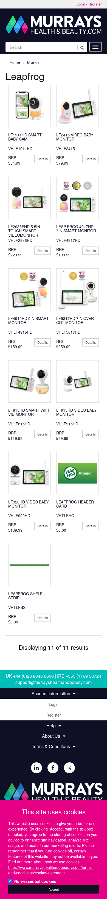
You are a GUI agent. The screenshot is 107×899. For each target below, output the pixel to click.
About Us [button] (51, 736)
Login (53, 704)
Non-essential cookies (35, 881)
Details (42, 158)
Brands (33, 62)
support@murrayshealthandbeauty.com (53, 682)
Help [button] (51, 725)
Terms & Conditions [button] (51, 746)
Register (53, 715)
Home (15, 62)
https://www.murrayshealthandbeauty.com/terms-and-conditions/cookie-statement (50, 869)
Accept (54, 889)
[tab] (53, 693)
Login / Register (89, 4)
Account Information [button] (51, 693)
